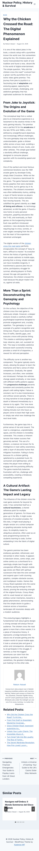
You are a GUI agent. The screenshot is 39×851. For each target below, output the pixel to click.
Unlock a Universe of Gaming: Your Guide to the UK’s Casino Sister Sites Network (29, 766)
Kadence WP (19, 845)
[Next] (33, 809)
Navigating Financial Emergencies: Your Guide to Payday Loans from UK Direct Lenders (8, 769)
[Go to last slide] (5, 809)
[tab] (15, 822)
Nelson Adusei (10, 44)
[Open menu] (35, 4)
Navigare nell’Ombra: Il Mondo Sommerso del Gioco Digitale (19, 804)
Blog (5, 15)
